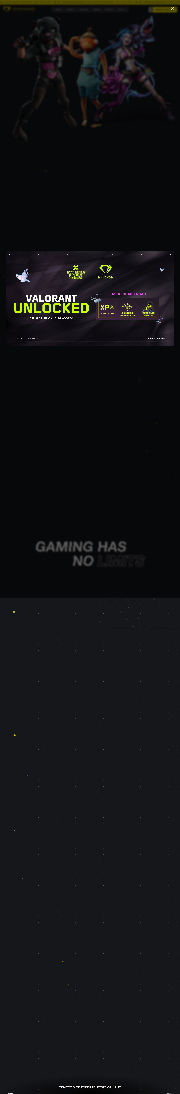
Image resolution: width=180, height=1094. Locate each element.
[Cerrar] (172, 8)
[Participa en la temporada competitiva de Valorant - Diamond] (90, 547)
